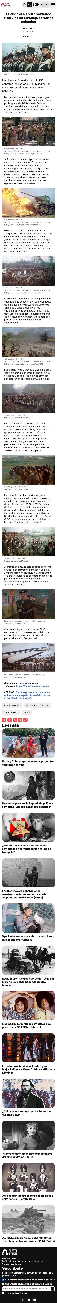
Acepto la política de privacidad (17, 1293)
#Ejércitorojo (12, 705)
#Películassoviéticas (37, 705)
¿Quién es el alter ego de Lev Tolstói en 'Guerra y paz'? (26, 1113)
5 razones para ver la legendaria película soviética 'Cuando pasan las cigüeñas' (27, 805)
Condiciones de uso (11, 1264)
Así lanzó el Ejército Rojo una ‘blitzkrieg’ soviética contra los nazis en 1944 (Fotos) (28, 1239)
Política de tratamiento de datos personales (22, 1261)
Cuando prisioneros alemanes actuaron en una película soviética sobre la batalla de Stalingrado (27, 695)
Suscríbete (12, 1268)
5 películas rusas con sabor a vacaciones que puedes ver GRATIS (28, 938)
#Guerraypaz (11, 712)
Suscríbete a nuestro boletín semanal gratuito (30, 1279)
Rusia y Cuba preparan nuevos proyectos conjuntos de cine (28, 763)
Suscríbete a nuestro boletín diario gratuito (28, 1284)
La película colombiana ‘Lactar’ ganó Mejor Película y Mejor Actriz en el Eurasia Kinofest (28, 1069)
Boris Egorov (28, 28)
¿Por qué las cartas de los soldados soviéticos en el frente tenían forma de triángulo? (26, 849)
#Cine (27, 712)
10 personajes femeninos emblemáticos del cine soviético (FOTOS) (27, 1155)
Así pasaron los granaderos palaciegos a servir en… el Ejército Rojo (27, 1197)
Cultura (25, 37)
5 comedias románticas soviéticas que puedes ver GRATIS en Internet (26, 1025)
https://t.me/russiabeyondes (32, 686)
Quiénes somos (9, 1258)
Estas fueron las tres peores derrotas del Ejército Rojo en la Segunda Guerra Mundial (28, 982)
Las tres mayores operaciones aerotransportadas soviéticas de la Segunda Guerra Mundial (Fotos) (24, 894)
